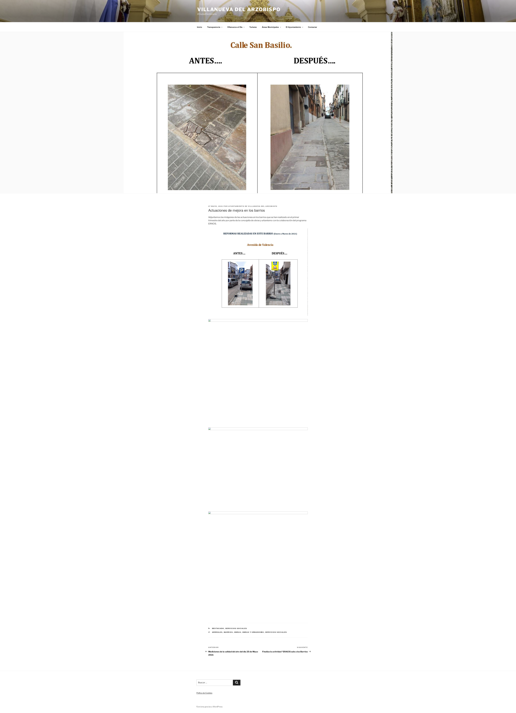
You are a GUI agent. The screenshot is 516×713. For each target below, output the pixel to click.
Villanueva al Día (234, 27)
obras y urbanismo (253, 632)
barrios (228, 632)
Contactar (312, 27)
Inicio (199, 27)
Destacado (218, 628)
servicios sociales (276, 632)
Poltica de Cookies (204, 693)
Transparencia (213, 27)
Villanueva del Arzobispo (239, 9)
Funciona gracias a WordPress (209, 706)
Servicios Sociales (236, 628)
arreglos (217, 632)
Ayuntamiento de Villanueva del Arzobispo (252, 206)
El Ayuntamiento (293, 27)
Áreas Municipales (270, 27)
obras (237, 632)
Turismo (253, 27)
